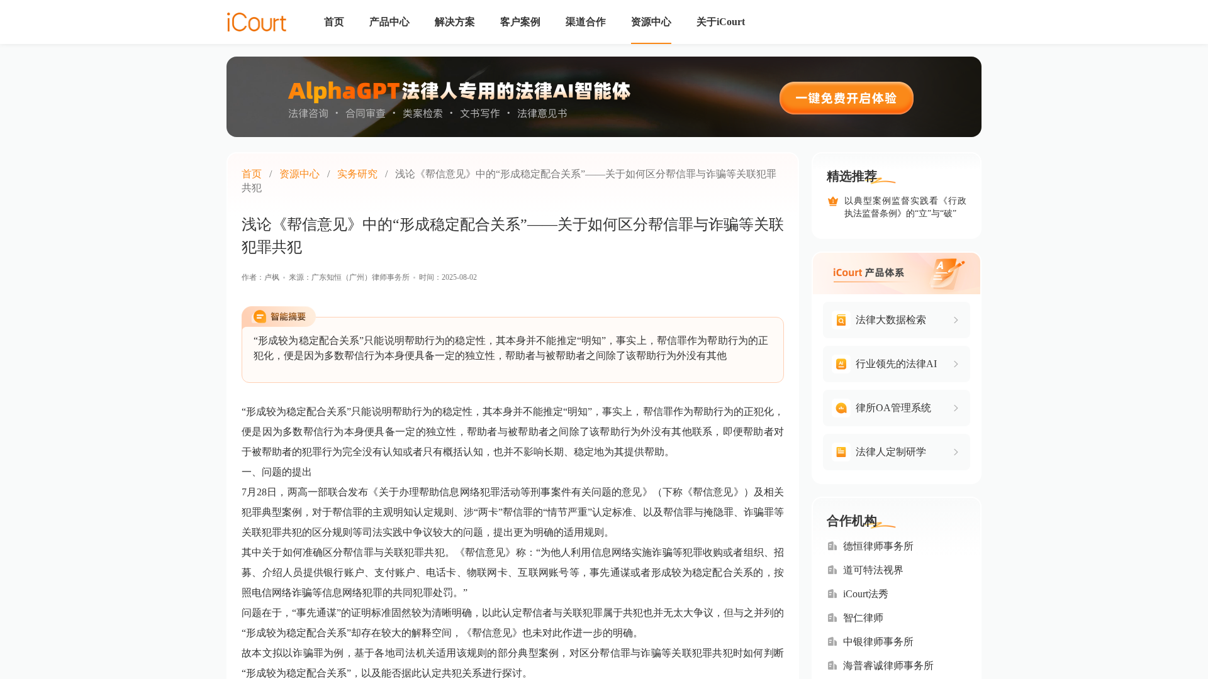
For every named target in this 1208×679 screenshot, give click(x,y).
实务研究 (357, 173)
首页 (252, 173)
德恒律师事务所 (878, 546)
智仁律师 (863, 617)
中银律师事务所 (878, 641)
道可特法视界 (873, 570)
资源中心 (299, 173)
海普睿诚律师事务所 (888, 665)
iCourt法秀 (865, 593)
